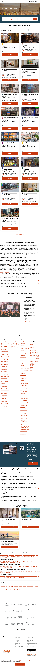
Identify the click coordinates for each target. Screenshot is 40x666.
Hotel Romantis (13, 556)
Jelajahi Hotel (29, 635)
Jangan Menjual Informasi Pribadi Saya (32, 646)
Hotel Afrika (21, 577)
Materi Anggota (17, 643)
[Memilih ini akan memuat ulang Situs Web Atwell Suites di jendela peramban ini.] (13, 624)
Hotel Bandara (24, 556)
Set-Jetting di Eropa (4, 555)
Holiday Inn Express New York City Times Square (31, 118)
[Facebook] (3, 636)
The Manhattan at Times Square (10, 94)
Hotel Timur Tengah (14, 577)
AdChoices (16, 644)
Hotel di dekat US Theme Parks (31, 566)
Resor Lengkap (15, 561)
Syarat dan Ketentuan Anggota (32, 643)
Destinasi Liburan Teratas (19, 571)
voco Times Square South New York (30, 143)
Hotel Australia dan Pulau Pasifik (17, 576)
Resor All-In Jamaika (4, 562)
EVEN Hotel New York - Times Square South (30, 169)
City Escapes (11, 555)
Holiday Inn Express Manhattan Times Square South (10, 169)
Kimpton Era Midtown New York (30, 69)
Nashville (7, 272)
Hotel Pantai (2, 561)
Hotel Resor (29, 556)
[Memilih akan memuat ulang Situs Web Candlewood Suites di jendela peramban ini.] (33, 624)
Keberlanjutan (29, 641)
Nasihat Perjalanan (18, 641)
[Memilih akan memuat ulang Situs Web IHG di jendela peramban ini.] (3, 1)
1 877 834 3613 (14, 650)
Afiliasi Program (17, 638)
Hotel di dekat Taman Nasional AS (17, 566)
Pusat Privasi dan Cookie (19, 646)
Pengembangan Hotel (30, 637)
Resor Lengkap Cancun (23, 561)
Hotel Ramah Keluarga (4, 566)
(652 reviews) (29, 149)
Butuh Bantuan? (17, 640)
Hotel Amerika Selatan (4, 577)
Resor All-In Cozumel (33, 561)
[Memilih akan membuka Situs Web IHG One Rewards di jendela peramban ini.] (20, 629)
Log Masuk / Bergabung (33, 1)
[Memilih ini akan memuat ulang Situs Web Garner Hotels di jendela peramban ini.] (33, 617)
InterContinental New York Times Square (31, 45)
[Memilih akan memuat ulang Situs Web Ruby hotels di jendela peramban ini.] (23, 611)
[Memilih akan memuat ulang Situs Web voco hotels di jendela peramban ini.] (17, 611)
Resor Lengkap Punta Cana (14, 562)
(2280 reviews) (9, 199)
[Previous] (18, 335)
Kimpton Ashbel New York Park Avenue (30, 194)
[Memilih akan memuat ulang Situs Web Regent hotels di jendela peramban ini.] (13, 604)
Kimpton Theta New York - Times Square (10, 70)
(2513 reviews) (9, 224)
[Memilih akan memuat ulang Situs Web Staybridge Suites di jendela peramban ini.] (20, 624)
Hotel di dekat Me (3, 571)
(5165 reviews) (29, 50)
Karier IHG (16, 635)
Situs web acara (27, 321)
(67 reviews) (29, 199)
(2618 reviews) (10, 174)
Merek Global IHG (17, 637)
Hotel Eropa (2, 576)
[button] (38, 1)
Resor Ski (18, 556)
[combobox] (6, 20)
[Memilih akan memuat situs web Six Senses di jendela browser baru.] (6, 604)
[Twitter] (6, 636)
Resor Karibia (8, 561)
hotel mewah (10, 571)
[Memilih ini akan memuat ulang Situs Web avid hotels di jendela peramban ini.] (6, 624)
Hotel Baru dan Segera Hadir (29, 555)
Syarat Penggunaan (30, 644)
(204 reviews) (9, 75)
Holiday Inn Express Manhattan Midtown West (10, 194)
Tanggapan (16, 647)
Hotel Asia (8, 576)
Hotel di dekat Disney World (6, 567)
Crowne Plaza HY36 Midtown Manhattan (10, 143)
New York (11, 264)
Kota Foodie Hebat (18, 555)
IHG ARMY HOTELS (30, 640)
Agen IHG (28, 638)
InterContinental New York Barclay (11, 218)
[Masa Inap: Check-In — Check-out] (14, 19)
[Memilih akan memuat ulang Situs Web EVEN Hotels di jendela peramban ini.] (13, 617)
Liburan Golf (4, 557)
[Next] (21, 335)
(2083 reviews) (29, 174)
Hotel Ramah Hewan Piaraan (31, 571)
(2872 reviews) (29, 100)
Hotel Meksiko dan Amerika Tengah (31, 576)
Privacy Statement (32, 660)
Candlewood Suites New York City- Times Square (11, 118)
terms (32, 659)
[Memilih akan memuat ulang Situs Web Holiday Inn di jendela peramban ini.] (27, 617)
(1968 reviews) (9, 149)
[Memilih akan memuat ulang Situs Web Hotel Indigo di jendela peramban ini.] (6, 611)
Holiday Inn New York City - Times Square (31, 95)
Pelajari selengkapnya (31, 654)
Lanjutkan (20, 664)
